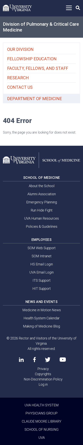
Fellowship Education (32, 58)
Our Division (20, 49)
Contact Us (20, 87)
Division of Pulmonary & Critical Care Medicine (41, 27)
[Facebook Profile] (34, 359)
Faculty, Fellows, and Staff (37, 68)
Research (18, 77)
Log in (43, 384)
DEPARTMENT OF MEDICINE (34, 98)
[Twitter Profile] (47, 359)
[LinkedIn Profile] (21, 359)
